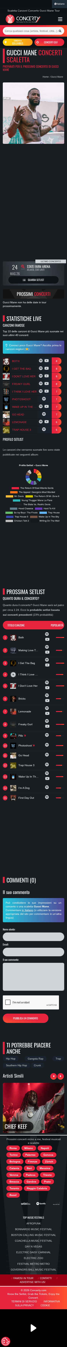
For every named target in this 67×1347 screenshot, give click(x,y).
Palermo (30, 1154)
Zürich (49, 1161)
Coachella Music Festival (33, 1240)
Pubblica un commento (25, 1018)
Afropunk (33, 1223)
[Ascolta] (41, 361)
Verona (13, 1174)
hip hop (10, 1058)
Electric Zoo (33, 1258)
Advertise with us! (32, 1282)
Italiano (61, 4)
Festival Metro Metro (33, 1263)
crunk (37, 1065)
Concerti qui (51, 42)
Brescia (14, 1181)
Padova (30, 1174)
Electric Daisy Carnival (33, 1252)
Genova (48, 1154)
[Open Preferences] (5, 1341)
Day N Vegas (33, 1246)
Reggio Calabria (37, 1188)
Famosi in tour (23, 1278)
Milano (28, 1148)
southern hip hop (16, 1065)
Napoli (45, 1148)
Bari (29, 1168)
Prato (47, 1181)
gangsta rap (35, 1058)
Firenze (32, 1161)
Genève (31, 1181)
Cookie (45, 1305)
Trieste (47, 1174)
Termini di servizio (24, 1301)
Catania (14, 1168)
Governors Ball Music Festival (33, 1269)
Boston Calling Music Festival (33, 1235)
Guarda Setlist (35, 280)
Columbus (17, 42)
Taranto (14, 1188)
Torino (13, 1154)
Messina (45, 1168)
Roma (13, 1148)
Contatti (46, 1278)
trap (58, 1058)
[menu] (60, 19)
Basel (13, 1195)
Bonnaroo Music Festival (33, 1229)
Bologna (14, 1161)
